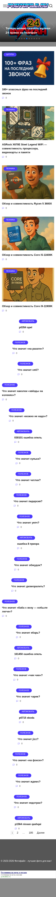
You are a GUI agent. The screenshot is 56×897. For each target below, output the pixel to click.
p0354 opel (25, 327)
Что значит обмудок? (28, 565)
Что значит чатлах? (28, 480)
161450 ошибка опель (28, 654)
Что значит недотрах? (28, 802)
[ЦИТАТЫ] (28, 82)
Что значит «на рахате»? (28, 348)
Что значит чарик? (28, 696)
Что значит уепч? (28, 522)
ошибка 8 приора (28, 543)
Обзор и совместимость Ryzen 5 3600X (27, 203)
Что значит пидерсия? (28, 501)
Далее (40, 832)
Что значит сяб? (28, 369)
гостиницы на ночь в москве (11, 875)
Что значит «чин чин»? (28, 675)
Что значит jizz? (28, 738)
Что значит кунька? (28, 458)
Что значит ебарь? (28, 632)
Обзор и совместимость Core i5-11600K (27, 254)
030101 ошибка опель (28, 437)
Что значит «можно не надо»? (28, 416)
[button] (16, 38)
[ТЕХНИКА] (28, 138)
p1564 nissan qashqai (28, 824)
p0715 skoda (26, 717)
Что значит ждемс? (28, 781)
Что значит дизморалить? (28, 586)
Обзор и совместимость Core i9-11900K (27, 306)
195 (31, 832)
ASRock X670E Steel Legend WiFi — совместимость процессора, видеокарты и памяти (24, 148)
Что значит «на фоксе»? (28, 760)
